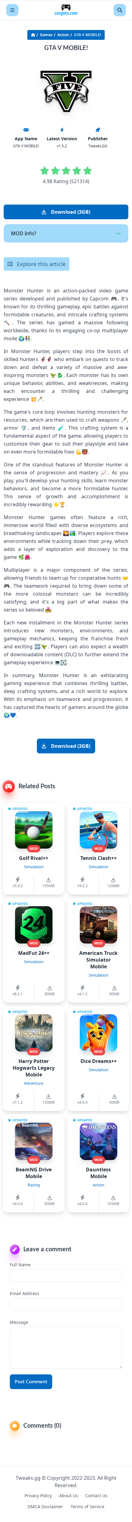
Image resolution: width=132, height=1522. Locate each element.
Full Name (20, 1265)
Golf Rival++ (33, 858)
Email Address (24, 1293)
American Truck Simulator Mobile (98, 960)
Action (63, 34)
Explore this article (40, 264)
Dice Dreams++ (98, 1061)
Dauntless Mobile (98, 1173)
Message (19, 1322)
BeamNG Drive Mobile (34, 1173)
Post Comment (31, 1381)
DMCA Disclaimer (45, 1506)
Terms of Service (87, 1506)
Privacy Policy (38, 1495)
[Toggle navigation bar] (12, 10)
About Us (68, 1495)
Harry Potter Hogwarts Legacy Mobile (34, 1068)
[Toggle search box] (120, 10)
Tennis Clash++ (98, 858)
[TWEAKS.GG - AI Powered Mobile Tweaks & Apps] (66, 10)
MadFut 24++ (33, 953)
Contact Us (96, 1495)
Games (46, 34)
